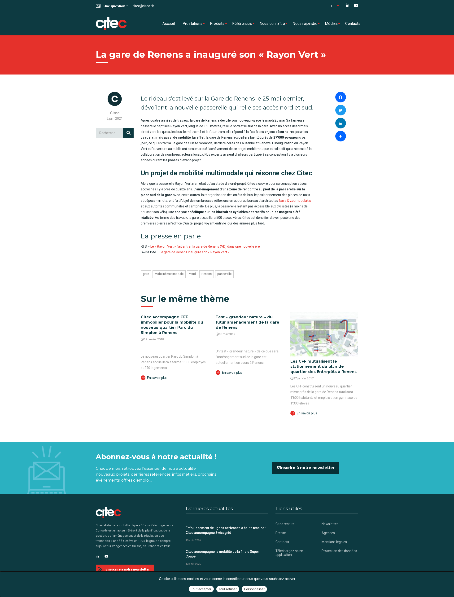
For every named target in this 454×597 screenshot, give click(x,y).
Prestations (192, 23)
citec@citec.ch (143, 6)
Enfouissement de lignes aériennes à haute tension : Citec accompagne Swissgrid (226, 530)
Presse (280, 533)
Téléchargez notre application (289, 553)
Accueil (168, 23)
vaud (192, 274)
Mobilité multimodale (169, 274)
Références (242, 23)
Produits (217, 23)
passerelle (224, 274)
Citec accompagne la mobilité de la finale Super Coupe (222, 554)
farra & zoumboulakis (295, 200)
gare (146, 274)
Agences (328, 533)
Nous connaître (272, 23)
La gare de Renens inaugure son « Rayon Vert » (194, 252)
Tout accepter (201, 589)
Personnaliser (254, 589)
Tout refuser (228, 589)
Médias (331, 23)
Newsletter (330, 524)
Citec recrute (285, 524)
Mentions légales (334, 542)
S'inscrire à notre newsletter (127, 569)
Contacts (352, 23)
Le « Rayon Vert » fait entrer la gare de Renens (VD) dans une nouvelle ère (205, 246)
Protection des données (339, 551)
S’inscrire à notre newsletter (305, 467)
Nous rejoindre (304, 23)
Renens (206, 274)
